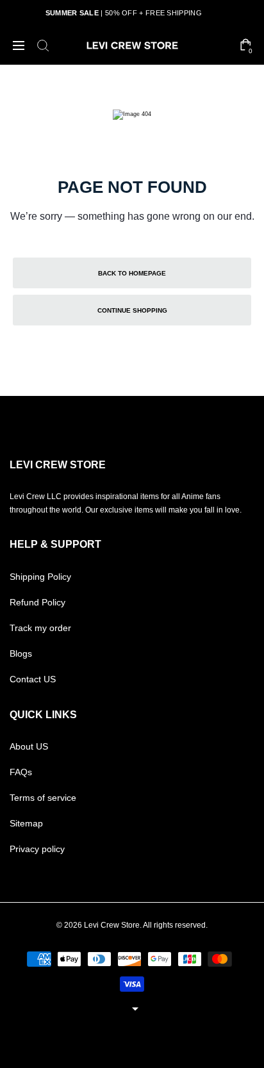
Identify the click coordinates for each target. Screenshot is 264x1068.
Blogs (21, 653)
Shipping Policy (40, 576)
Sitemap (26, 823)
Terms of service (43, 798)
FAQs (21, 772)
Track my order (40, 628)
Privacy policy (37, 849)
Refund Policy (37, 602)
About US (29, 746)
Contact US (33, 679)
